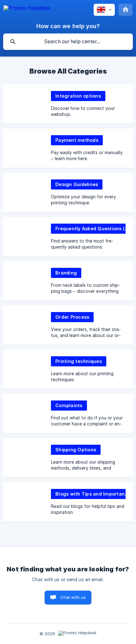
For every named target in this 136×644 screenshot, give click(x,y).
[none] (26, 9)
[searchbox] (68, 41)
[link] (68, 103)
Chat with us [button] (73, 597)
